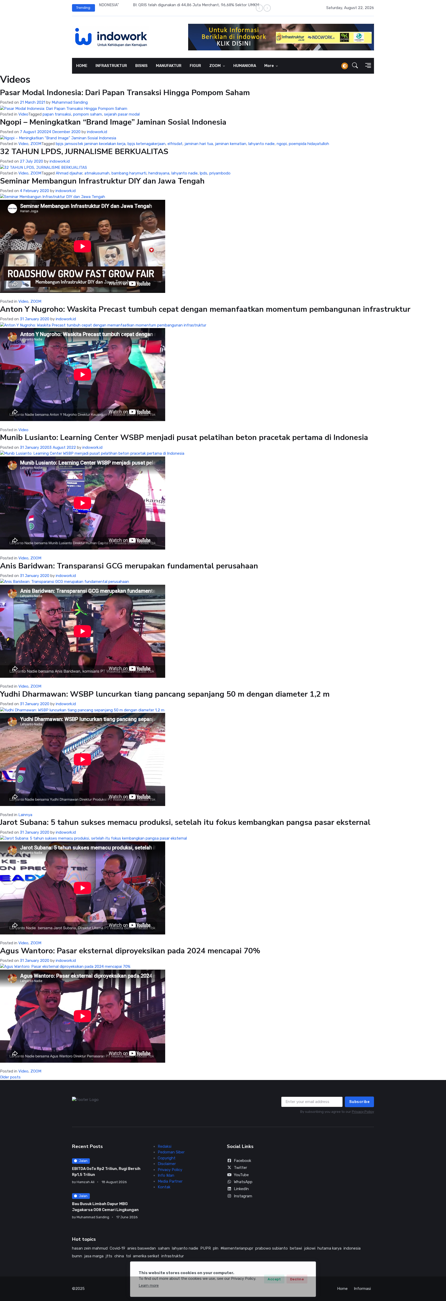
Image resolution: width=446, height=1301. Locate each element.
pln (215, 1248)
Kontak (164, 1187)
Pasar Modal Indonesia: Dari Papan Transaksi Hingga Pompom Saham (125, 92)
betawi (296, 1248)
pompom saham (87, 114)
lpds (203, 173)
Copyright (167, 1158)
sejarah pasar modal (122, 114)
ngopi (282, 143)
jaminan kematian (230, 143)
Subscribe (359, 1101)
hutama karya (329, 1248)
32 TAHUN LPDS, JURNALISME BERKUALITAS (84, 151)
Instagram (243, 1196)
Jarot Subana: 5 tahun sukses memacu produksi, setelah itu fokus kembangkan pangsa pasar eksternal (185, 822)
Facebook (242, 1160)
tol (128, 1256)
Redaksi (164, 1146)
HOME (81, 65)
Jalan (83, 1161)
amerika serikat (146, 1256)
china (119, 1256)
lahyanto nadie (261, 143)
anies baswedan (141, 1248)
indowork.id (97, 132)
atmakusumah (96, 173)
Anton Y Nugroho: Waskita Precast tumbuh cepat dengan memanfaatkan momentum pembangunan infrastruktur (205, 309)
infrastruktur (172, 1256)
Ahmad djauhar (69, 173)
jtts (109, 1256)
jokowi (309, 1248)
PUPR (205, 1248)
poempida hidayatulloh (309, 143)
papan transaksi (57, 114)
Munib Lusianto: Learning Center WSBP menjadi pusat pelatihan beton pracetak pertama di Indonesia (184, 437)
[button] (355, 65)
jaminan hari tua (199, 143)
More (269, 65)
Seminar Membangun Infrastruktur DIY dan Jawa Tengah (102, 181)
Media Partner (170, 1181)
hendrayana (158, 173)
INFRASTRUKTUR (111, 65)
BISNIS (141, 65)
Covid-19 (117, 1248)
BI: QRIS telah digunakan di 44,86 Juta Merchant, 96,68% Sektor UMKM (162, 5)
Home (342, 1288)
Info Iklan (166, 1175)
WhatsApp (243, 1182)
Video (23, 114)
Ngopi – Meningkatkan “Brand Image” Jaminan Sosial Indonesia (113, 122)
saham (164, 1248)
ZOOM (215, 65)
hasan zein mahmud (90, 1248)
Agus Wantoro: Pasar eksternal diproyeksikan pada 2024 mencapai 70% (130, 951)
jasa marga (93, 1256)
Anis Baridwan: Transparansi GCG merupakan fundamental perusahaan (129, 566)
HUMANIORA (244, 65)
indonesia (352, 1248)
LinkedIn (241, 1188)
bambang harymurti (129, 173)
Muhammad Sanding (70, 102)
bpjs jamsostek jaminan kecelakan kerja (90, 143)
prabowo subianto (271, 1248)
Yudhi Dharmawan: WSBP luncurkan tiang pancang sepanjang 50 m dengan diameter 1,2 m (165, 694)
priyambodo (219, 173)
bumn (77, 1256)
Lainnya (25, 814)
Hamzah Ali (85, 1182)
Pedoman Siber (171, 1152)
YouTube (241, 1175)
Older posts (10, 1077)
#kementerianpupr (236, 1248)
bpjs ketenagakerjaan (146, 143)
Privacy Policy (363, 1112)
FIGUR (195, 65)
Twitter (240, 1167)
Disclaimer (167, 1163)
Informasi (362, 1288)
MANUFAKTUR (168, 65)
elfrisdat (175, 143)
